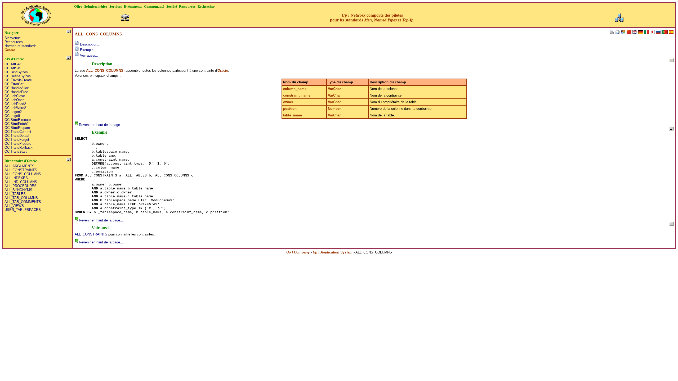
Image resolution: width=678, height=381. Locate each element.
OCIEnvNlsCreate (18, 80)
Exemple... (88, 50)
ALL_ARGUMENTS (19, 166)
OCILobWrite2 (15, 108)
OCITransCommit (18, 132)
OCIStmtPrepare (17, 128)
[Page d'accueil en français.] (36, 14)
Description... (89, 44)
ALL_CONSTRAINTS (21, 170)
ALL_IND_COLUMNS (21, 182)
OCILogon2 (13, 112)
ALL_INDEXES (16, 178)
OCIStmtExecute (18, 120)
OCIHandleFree (16, 92)
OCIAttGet (13, 64)
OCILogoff (12, 116)
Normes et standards (21, 46)
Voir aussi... (88, 55)
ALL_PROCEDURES (21, 186)
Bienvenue (13, 38)
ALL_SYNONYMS (18, 190)
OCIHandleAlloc (17, 88)
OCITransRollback (19, 147)
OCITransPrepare (18, 144)
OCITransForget (17, 140)
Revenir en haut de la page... (101, 125)
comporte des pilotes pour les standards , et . (372, 17)
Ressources (14, 42)
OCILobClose (15, 96)
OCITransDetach (17, 136)
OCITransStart (16, 151)
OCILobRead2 (15, 104)
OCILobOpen (14, 100)
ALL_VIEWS (14, 206)
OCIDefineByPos (18, 76)
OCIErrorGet (14, 84)
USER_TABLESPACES (23, 210)
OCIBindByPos (16, 72)
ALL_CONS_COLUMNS (23, 174)
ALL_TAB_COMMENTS (23, 202)
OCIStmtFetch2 (17, 124)
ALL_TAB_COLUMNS (21, 198)
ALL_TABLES (15, 194)
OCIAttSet (12, 68)
